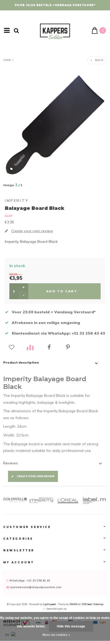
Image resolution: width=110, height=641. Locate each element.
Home (7, 59)
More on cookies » (56, 635)
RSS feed (87, 604)
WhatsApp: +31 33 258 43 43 (29, 580)
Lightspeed (49, 604)
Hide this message (71, 626)
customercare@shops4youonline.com (35, 587)
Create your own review (35, 476)
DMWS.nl (75, 604)
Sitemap (98, 604)
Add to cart (61, 291)
